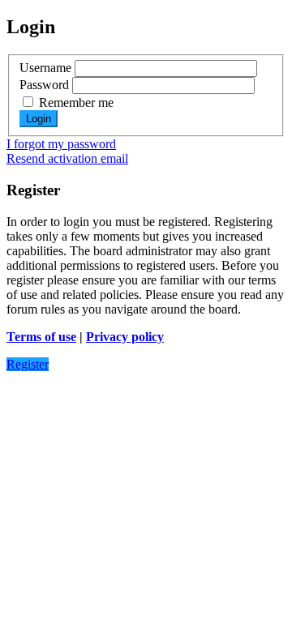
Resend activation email (67, 158)
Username (45, 68)
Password (44, 85)
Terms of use (41, 337)
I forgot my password (61, 144)
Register (27, 364)
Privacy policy (125, 337)
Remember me (75, 102)
